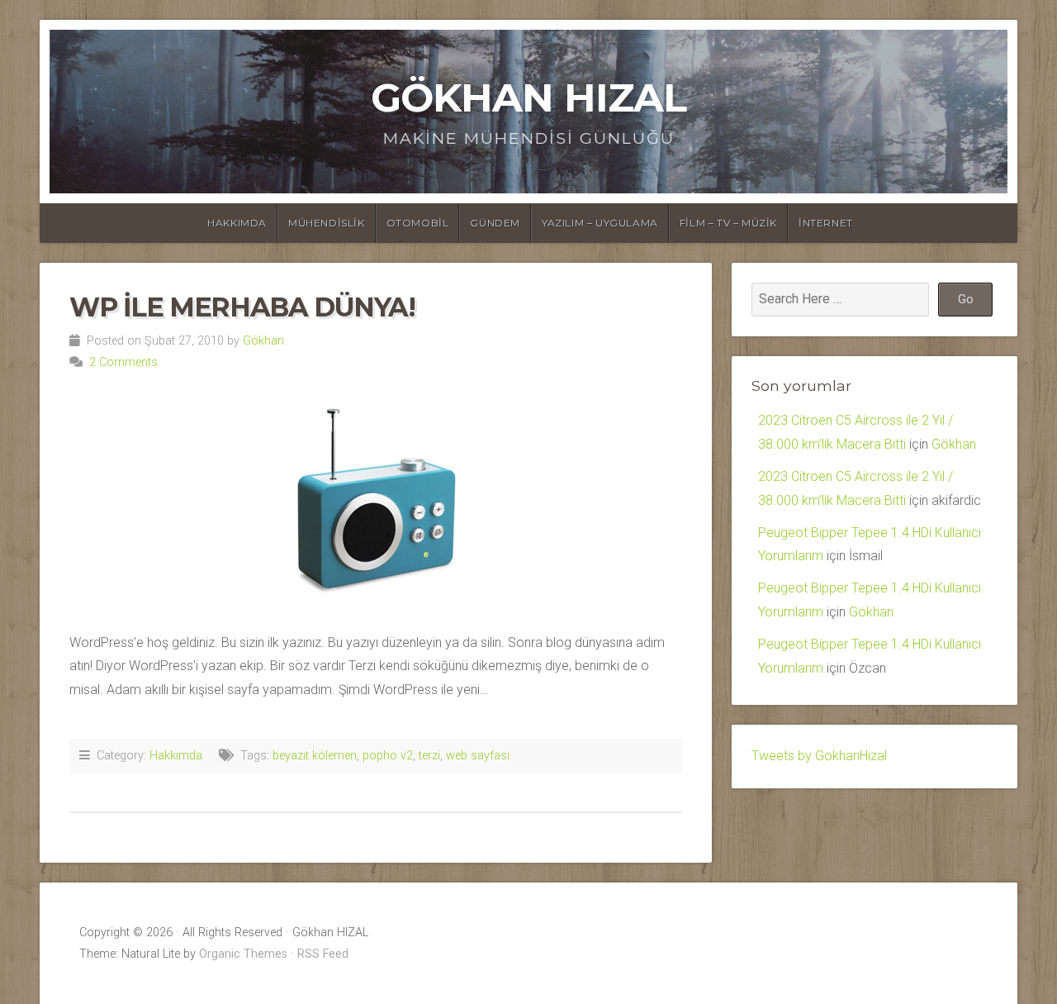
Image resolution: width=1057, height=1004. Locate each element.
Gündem (495, 223)
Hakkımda (237, 223)
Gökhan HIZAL (528, 97)
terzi (429, 756)
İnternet (826, 223)
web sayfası (478, 756)
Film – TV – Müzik (728, 223)
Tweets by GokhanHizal (819, 756)
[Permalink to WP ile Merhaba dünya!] (376, 501)
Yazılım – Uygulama (600, 223)
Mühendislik (326, 223)
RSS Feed (322, 954)
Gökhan (263, 341)
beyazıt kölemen (315, 756)
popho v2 (388, 756)
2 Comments (123, 362)
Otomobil (417, 223)
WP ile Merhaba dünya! (242, 307)
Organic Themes (243, 954)
